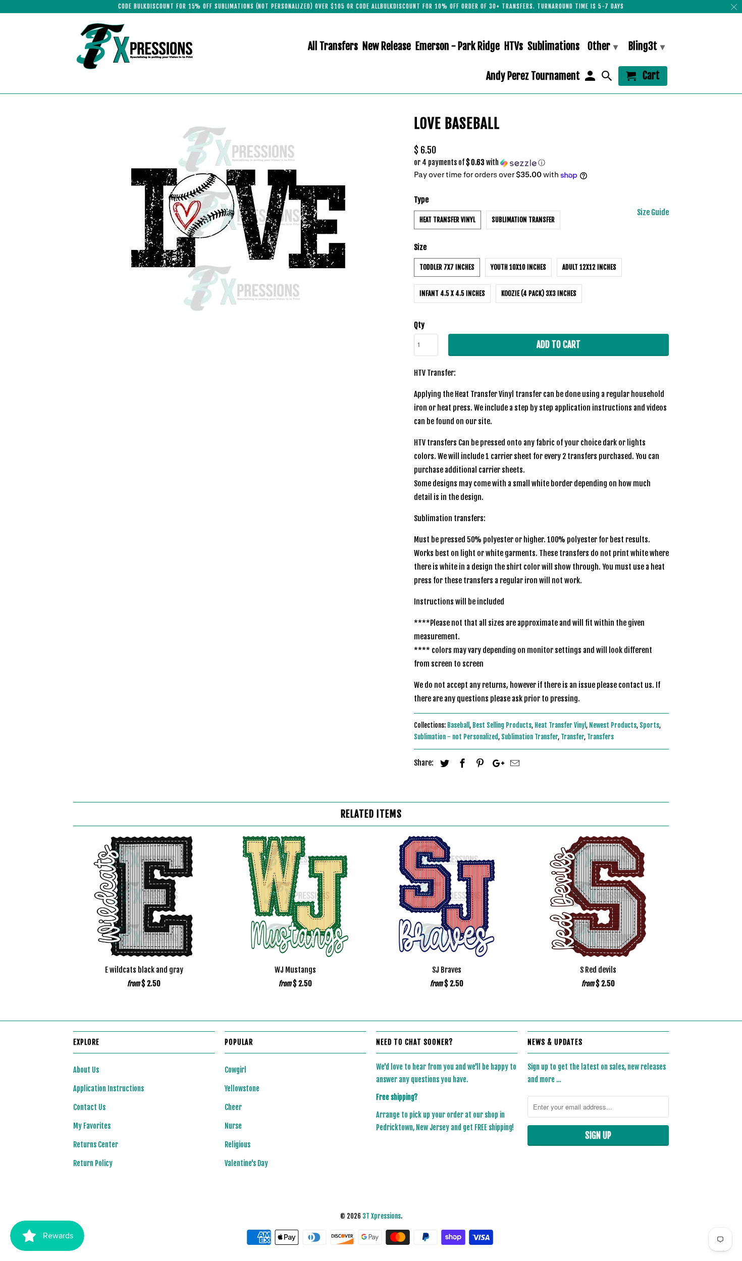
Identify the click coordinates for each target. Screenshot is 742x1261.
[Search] (608, 78)
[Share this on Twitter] (443, 763)
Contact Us (89, 1107)
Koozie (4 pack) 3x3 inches (538, 293)
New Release (386, 47)
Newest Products (613, 725)
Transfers (600, 737)
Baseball (458, 725)
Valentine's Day (246, 1163)
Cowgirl (235, 1070)
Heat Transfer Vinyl (447, 220)
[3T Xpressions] (144, 46)
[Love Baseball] (238, 218)
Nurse (233, 1126)
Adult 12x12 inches (589, 267)
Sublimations (553, 47)
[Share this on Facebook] (461, 763)
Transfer (572, 737)
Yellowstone (242, 1088)
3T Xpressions (381, 1216)
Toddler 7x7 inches (446, 267)
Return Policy (93, 1163)
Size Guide (653, 212)
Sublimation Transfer (523, 220)
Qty (419, 325)
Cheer (233, 1107)
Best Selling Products (502, 725)
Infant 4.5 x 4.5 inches (452, 293)
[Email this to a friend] (513, 763)
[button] (541, 163)
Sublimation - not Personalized (456, 737)
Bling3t (646, 46)
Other (603, 46)
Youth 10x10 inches (518, 267)
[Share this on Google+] (496, 763)
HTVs (513, 47)
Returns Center (95, 1144)
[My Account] (591, 78)
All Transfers (333, 47)
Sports (649, 725)
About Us (86, 1070)
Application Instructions (108, 1088)
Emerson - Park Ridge (457, 47)
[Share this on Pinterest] (478, 763)
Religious (237, 1144)
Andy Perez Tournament (533, 76)
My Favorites (92, 1126)
